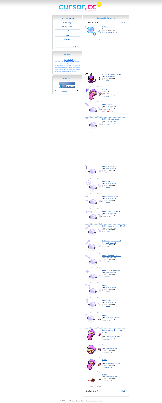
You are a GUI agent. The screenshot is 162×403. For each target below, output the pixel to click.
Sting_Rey (109, 339)
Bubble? (105, 285)
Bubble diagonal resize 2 (111, 241)
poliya (107, 96)
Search (75, 46)
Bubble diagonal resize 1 (111, 256)
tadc (115, 106)
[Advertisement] (42, 50)
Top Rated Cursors (67, 31)
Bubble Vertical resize (110, 196)
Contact (100, 400)
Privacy (83, 400)
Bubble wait (106, 300)
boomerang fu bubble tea (111, 74)
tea (111, 76)
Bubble (104, 315)
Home (73, 400)
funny (115, 317)
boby (107, 80)
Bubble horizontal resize (111, 211)
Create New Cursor (67, 18)
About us (78, 400)
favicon (64, 91)
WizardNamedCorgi (111, 32)
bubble (108, 29)
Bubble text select (109, 166)
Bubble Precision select (111, 271)
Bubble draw (107, 104)
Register (67, 39)
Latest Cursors (67, 27)
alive (113, 76)
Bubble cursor (107, 27)
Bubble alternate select (110, 119)
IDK (116, 336)
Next (123, 22)
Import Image (67, 23)
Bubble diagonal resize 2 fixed (113, 226)
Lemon (108, 109)
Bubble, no (106, 181)
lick (113, 336)
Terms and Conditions (91, 400)
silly (111, 336)
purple (107, 106)
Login (67, 35)
